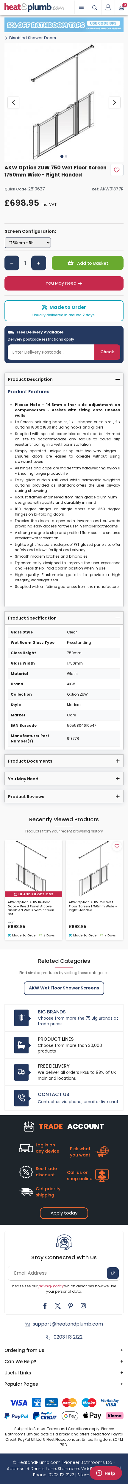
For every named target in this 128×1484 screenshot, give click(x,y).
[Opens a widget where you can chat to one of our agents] (105, 1473)
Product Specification (32, 618)
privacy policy (50, 1286)
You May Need (61, 283)
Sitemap (86, 1475)
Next (115, 102)
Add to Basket (92, 263)
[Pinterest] (70, 1305)
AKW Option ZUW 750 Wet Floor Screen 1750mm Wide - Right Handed (93, 906)
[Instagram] (83, 1305)
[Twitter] (57, 1305)
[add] (38, 263)
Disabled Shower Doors (32, 38)
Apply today (64, 1213)
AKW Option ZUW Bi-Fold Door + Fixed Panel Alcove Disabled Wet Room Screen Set (31, 908)
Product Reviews (26, 797)
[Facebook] (45, 1305)
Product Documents (30, 761)
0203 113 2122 (68, 1337)
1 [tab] (61, 156)
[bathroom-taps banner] (64, 25)
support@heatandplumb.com (68, 1324)
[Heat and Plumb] (34, 7)
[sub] (11, 263)
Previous (13, 102)
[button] (108, 7)
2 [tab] (66, 156)
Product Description (30, 379)
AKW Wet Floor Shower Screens (64, 988)
